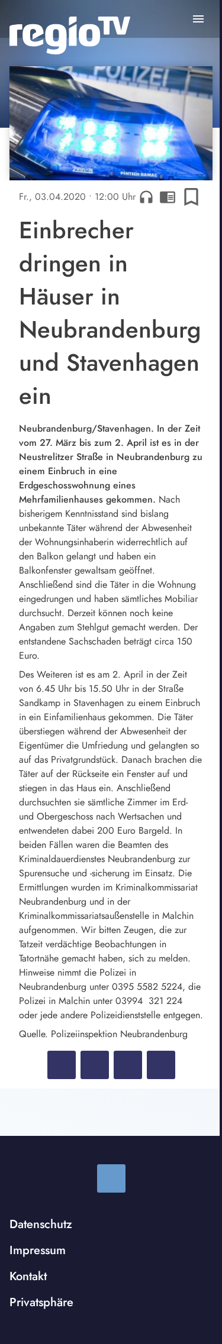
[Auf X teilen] (95, 1065)
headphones (146, 197)
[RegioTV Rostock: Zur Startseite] (69, 35)
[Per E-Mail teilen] (161, 1065)
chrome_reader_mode (167, 197)
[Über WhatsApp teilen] (128, 1065)
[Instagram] (111, 1178)
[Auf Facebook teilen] (61, 1065)
